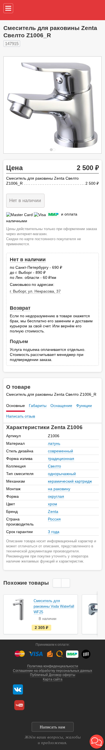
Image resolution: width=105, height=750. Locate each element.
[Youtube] (19, 705)
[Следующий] (91, 105)
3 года (53, 531)
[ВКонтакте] (18, 689)
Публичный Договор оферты (52, 675)
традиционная (61, 458)
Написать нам (52, 727)
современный (60, 451)
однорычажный (62, 473)
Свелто (54, 466)
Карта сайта (52, 679)
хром (52, 504)
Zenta (53, 511)
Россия (54, 519)
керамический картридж (70, 481)
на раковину (59, 489)
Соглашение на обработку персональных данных (52, 671)
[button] (97, 742)
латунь (54, 443)
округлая (56, 496)
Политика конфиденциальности (52, 666)
